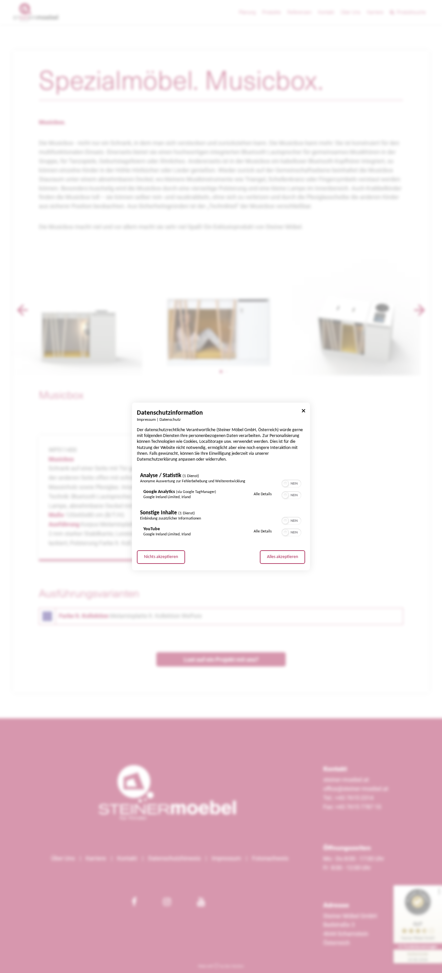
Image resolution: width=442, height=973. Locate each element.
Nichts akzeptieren (161, 556)
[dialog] (221, 486)
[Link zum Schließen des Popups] (303, 411)
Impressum (146, 420)
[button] (285, 483)
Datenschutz (170, 420)
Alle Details (263, 494)
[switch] (291, 483)
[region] (221, 506)
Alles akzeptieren (282, 556)
